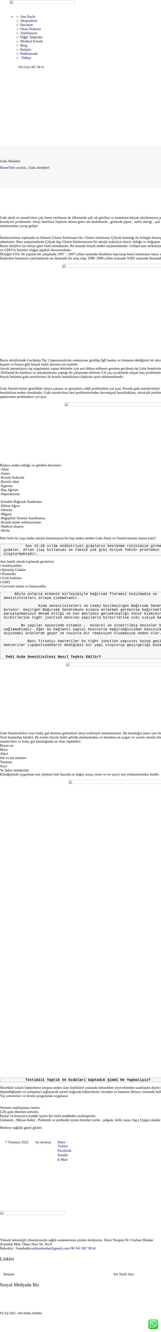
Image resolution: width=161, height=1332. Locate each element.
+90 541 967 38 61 (82, 1248)
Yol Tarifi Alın (123, 1274)
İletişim (9, 1274)
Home (4, 167)
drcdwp (45, 1142)
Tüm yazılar (17, 167)
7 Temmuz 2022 (16, 1142)
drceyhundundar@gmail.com (48, 1248)
